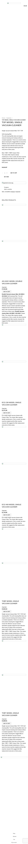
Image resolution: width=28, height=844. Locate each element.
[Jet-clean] (14, 763)
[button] (6, 291)
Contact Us (4, 804)
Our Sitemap (4, 829)
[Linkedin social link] (7, 1)
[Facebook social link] (2, 1)
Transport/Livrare (5, 810)
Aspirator (9, 118)
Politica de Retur (5, 813)
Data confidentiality (6, 826)
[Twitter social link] (4, 1)
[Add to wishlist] (12, 278)
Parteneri (3, 807)
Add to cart (13, 172)
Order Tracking (5, 818)
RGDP (3, 823)
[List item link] (14, 787)
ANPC (3, 820)
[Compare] (4, 278)
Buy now (6, 176)
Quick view (8, 278)
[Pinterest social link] (5, 1)
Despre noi (4, 802)
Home (3, 118)
